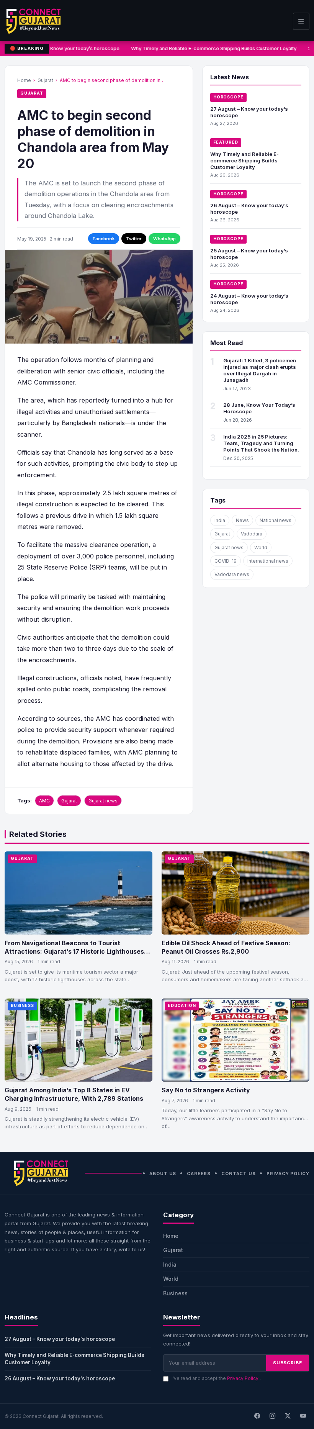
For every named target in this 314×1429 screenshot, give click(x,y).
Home (24, 80)
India (219, 520)
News (242, 520)
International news (267, 561)
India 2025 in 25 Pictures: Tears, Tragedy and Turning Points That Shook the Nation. (261, 443)
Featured (225, 142)
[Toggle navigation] (301, 21)
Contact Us (238, 1173)
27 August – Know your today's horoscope (60, 1339)
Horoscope (228, 97)
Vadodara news (231, 574)
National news (275, 520)
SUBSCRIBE (287, 1362)
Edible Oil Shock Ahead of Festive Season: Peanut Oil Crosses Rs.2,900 (226, 947)
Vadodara (251, 534)
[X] (287, 1416)
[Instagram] (272, 1416)
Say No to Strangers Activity (206, 1090)
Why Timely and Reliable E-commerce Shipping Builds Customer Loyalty (211, 48)
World (260, 547)
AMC (44, 801)
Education (182, 1005)
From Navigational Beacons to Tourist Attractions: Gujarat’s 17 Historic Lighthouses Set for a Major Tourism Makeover (74, 951)
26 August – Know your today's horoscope (60, 1378)
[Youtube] (302, 1416)
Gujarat (45, 80)
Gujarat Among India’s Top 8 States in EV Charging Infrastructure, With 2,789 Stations (74, 1094)
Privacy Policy (288, 1173)
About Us (162, 1173)
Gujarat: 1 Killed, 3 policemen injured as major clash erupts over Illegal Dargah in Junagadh (259, 370)
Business (22, 1005)
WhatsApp (164, 238)
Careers (198, 1173)
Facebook (103, 238)
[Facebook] (256, 1416)
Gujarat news (103, 801)
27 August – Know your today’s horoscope (68, 48)
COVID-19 (225, 561)
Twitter (134, 238)
